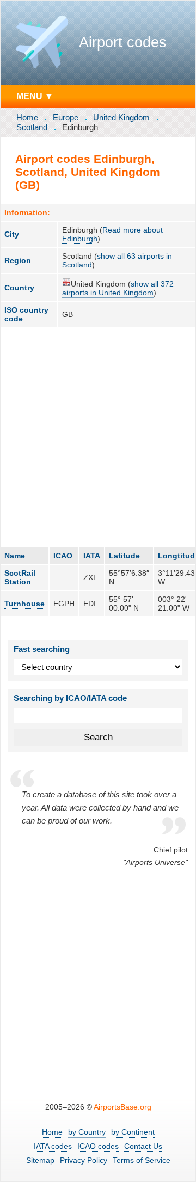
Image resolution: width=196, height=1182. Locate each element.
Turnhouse (24, 603)
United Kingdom (121, 117)
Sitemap (40, 1160)
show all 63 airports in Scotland (117, 260)
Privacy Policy (83, 1160)
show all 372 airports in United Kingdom (118, 288)
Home (27, 117)
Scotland (31, 127)
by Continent (133, 1132)
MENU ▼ (34, 96)
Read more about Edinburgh (112, 234)
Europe (65, 117)
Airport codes (123, 42)
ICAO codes (98, 1146)
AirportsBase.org (122, 1106)
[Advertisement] (98, 437)
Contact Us (143, 1146)
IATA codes (53, 1146)
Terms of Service (141, 1160)
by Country (87, 1132)
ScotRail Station (19, 577)
